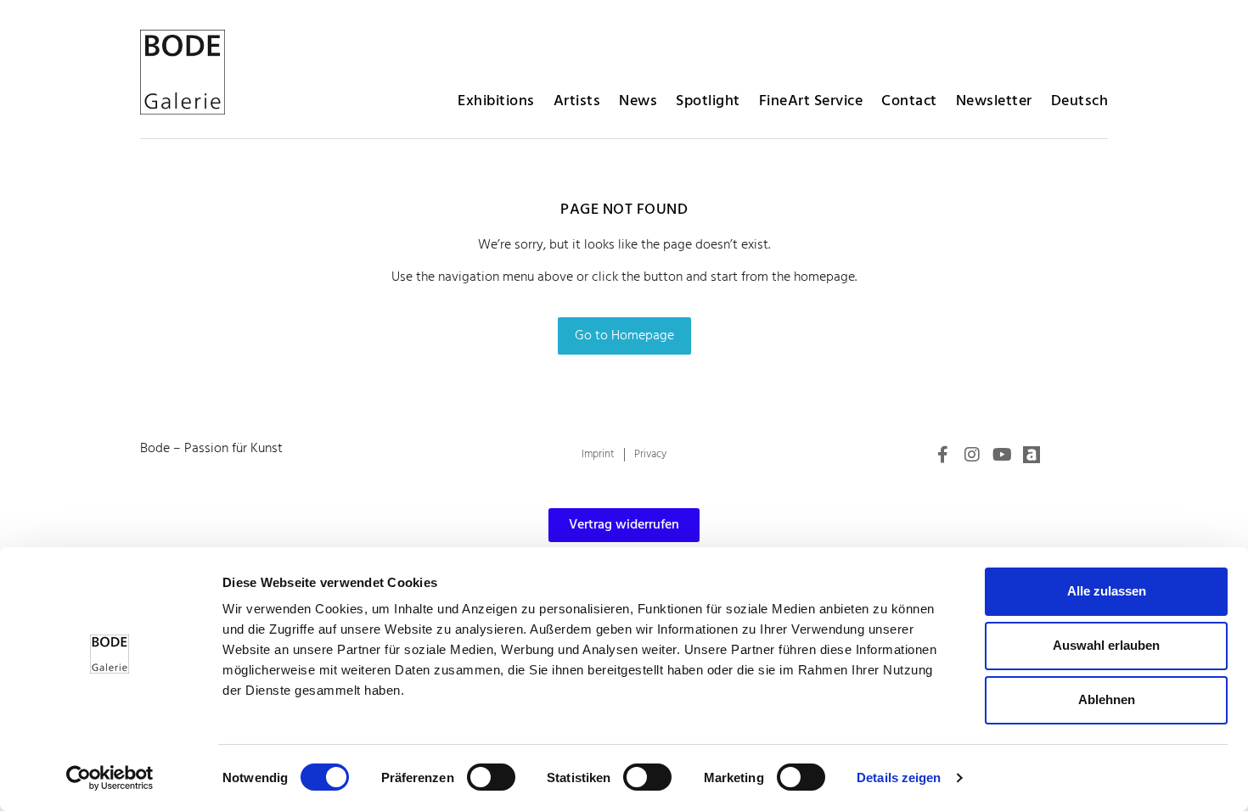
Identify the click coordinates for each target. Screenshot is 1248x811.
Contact (909, 101)
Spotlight (708, 101)
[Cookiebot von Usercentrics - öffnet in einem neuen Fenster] (110, 778)
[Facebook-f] (942, 455)
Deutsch (1080, 101)
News (638, 101)
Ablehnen (1106, 699)
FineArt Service (811, 101)
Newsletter (994, 101)
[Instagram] (972, 455)
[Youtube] (1002, 455)
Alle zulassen (1106, 591)
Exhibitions (496, 101)
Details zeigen (899, 777)
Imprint (598, 454)
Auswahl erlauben (1106, 645)
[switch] (491, 777)
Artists (577, 101)
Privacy (650, 454)
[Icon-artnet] (1031, 455)
